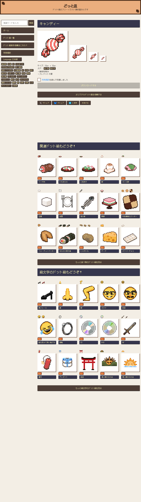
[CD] (88, 332)
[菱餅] (109, 206)
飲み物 (4, 76)
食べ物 (18, 73)
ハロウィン (5, 79)
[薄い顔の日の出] (130, 367)
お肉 (23, 73)
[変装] (130, 298)
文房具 (15, 86)
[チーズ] (109, 241)
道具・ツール (6, 83)
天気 (26, 70)
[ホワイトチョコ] (130, 241)
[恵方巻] (67, 241)
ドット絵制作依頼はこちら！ (15, 45)
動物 (14, 83)
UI (13, 64)
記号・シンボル (7, 70)
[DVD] (109, 332)
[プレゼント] (67, 367)
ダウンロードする (88, 85)
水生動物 (17, 70)
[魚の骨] (88, 206)
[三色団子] (88, 172)
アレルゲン (12, 76)
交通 (9, 64)
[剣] (130, 332)
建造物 (4, 64)
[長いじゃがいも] (88, 241)
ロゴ (31, 83)
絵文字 (4, 73)
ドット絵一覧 (9, 37)
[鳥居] (88, 367)
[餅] (109, 172)
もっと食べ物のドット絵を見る (89, 262)
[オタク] (109, 298)
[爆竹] (46, 367)
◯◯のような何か (8, 67)
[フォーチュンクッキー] (46, 241)
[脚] (88, 298)
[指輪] (67, 332)
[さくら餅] (130, 172)
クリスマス (24, 79)
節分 (12, 79)
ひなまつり (19, 64)
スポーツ (11, 73)
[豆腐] (46, 206)
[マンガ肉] (46, 172)
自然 (22, 83)
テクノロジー (6, 86)
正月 (17, 79)
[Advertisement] (88, 123)
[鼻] (67, 298)
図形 (31, 70)
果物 (28, 73)
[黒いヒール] (46, 298)
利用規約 (7, 52)
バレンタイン (22, 76)
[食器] (67, 206)
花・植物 (19, 67)
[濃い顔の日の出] (109, 367)
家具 (26, 83)
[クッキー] (130, 206)
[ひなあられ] (67, 172)
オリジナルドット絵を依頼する (89, 94)
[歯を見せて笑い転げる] (46, 332)
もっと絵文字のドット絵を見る (89, 388)
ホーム (6, 30)
